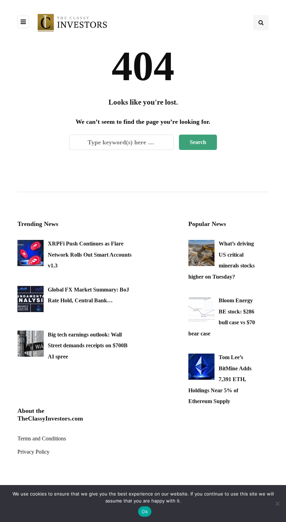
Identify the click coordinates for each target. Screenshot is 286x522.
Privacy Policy (33, 452)
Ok (145, 511)
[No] (277, 503)
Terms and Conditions (41, 438)
